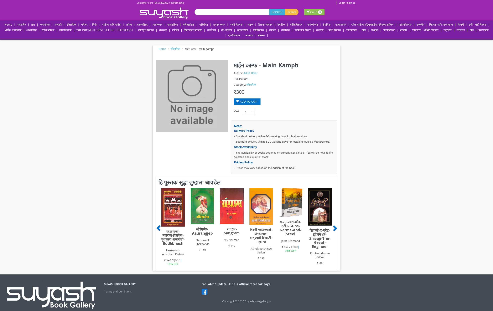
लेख (33, 24)
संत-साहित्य (227, 30)
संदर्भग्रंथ (211, 30)
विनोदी (461, 24)
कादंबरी (58, 24)
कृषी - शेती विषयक (477, 24)
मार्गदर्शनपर (312, 24)
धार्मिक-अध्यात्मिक (13, 30)
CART (315, 12)
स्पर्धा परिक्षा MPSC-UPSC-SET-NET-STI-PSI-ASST (104, 30)
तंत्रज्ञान (448, 30)
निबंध (94, 24)
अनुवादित (21, 24)
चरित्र (84, 24)
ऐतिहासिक (71, 24)
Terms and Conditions (118, 291)
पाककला (163, 30)
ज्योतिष (175, 30)
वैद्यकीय (403, 30)
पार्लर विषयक (335, 30)
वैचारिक (281, 24)
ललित (129, 24)
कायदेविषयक (65, 30)
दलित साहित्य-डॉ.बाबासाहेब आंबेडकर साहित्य (372, 24)
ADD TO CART (248, 101)
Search (292, 12)
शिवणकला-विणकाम (193, 30)
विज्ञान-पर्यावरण (265, 24)
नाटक (250, 24)
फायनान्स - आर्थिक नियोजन (425, 30)
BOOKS (276, 12)
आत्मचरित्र (142, 24)
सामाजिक (285, 30)
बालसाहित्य (172, 24)
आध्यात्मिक (31, 30)
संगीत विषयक (48, 30)
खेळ (472, 30)
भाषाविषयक (258, 30)
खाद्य (364, 30)
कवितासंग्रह (188, 24)
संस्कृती (374, 30)
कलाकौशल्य (242, 30)
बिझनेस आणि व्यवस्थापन (441, 24)
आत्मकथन (157, 24)
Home (8, 24)
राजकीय (420, 24)
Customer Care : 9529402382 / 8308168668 (160, 2)
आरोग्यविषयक (405, 24)
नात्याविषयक (389, 30)
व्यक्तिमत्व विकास (303, 30)
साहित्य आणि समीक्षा (111, 24)
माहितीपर (203, 24)
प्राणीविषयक (234, 35)
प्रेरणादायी (484, 30)
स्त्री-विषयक (236, 24)
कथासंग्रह (45, 24)
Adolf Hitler (250, 73)
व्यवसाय (320, 30)
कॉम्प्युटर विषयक (146, 30)
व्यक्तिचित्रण (296, 24)
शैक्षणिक (326, 24)
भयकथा (249, 35)
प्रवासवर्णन (340, 24)
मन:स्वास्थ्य (351, 30)
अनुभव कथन (219, 24)
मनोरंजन (461, 30)
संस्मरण (261, 35)
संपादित (272, 30)
